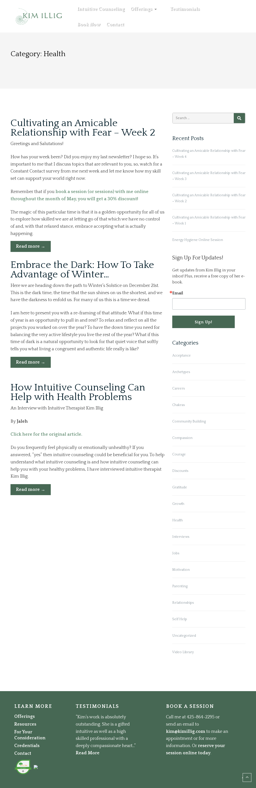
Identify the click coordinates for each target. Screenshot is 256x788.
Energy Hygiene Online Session (197, 240)
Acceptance (181, 356)
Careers (178, 389)
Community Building (189, 421)
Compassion (182, 438)
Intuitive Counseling (100, 8)
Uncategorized (184, 636)
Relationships (183, 603)
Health (177, 520)
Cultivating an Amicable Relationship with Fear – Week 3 (209, 176)
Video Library (183, 652)
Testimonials (185, 8)
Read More (88, 753)
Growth (178, 504)
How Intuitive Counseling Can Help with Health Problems (77, 392)
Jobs (175, 553)
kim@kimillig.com (185, 731)
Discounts (180, 471)
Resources (25, 724)
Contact (115, 24)
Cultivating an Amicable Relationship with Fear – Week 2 (82, 128)
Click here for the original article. (46, 434)
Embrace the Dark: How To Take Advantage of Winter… (82, 269)
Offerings (141, 8)
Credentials (27, 745)
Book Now (88, 24)
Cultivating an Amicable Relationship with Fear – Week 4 (209, 154)
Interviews (180, 537)
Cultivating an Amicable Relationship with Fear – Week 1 (209, 220)
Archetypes (181, 372)
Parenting (180, 586)
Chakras (178, 405)
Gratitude (179, 487)
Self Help (179, 619)
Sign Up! (203, 322)
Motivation (181, 570)
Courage (179, 454)
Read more (33, 248)
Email (177, 293)
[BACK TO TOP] (247, 777)
